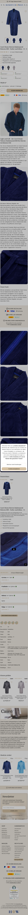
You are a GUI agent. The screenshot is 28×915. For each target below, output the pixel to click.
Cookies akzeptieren (14, 469)
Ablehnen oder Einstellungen (14, 464)
